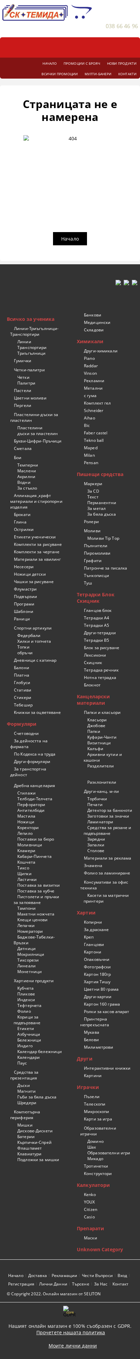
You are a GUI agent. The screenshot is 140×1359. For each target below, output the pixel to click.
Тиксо (23, 868)
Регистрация (21, 1284)
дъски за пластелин (37, 433)
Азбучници (28, 1034)
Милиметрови (98, 1047)
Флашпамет (29, 1148)
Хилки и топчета (34, 641)
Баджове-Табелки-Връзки (34, 940)
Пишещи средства (100, 474)
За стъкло (27, 488)
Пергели (22, 405)
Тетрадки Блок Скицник (96, 597)
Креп (88, 937)
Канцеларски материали (93, 699)
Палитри (26, 383)
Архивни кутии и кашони (103, 757)
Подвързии (25, 596)
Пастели (22, 390)
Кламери (26, 850)
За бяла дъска (101, 514)
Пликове (26, 994)
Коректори (28, 827)
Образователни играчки (98, 1131)
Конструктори (98, 1173)
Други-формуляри (32, 761)
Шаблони (23, 611)
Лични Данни (53, 1284)
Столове (95, 850)
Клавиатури (29, 1154)
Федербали (28, 635)
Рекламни (94, 381)
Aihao (89, 418)
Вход (122, 1275)
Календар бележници (39, 1051)
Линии (24, 342)
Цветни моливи (30, 398)
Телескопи (94, 1104)
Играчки (88, 1087)
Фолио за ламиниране (107, 873)
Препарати (90, 1228)
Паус (22, 1063)
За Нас (101, 1284)
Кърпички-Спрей (34, 1142)
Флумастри (25, 589)
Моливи (92, 531)
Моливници (29, 845)
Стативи (22, 690)
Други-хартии (97, 997)
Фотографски (97, 967)
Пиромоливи (97, 553)
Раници (22, 619)
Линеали (26, 966)
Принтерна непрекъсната (94, 1022)
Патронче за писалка (105, 568)
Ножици (25, 822)
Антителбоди (31, 810)
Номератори (30, 931)
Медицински (97, 322)
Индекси (26, 1000)
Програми (24, 604)
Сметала (23, 448)
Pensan (91, 463)
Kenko (90, 1194)
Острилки (24, 529)
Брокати (22, 514)
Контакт (120, 1284)
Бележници (29, 1040)
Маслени (26, 471)
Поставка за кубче (35, 891)
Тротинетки (96, 1166)
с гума (90, 395)
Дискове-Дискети (35, 1131)
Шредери (26, 1103)
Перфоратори (31, 804)
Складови (94, 330)
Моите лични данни (73, 1345)
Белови (91, 1040)
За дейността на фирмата (29, 743)
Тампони (26, 908)
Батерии (26, 1136)
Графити (93, 560)
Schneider (93, 410)
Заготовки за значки (108, 816)
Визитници (99, 743)
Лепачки (26, 925)
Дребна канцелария (34, 785)
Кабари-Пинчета (34, 856)
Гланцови (94, 944)
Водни (24, 482)
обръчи (25, 653)
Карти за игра (98, 1119)
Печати (95, 804)
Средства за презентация (24, 1075)
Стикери (22, 697)
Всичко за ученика (30, 319)
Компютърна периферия (25, 1114)
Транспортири (32, 347)
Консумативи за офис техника (104, 885)
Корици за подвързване (27, 1020)
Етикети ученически (35, 537)
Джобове (96, 725)
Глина (20, 522)
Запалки (95, 845)
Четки (23, 377)
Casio (89, 1217)
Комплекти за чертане (36, 552)
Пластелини (29, 428)
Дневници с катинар (35, 660)
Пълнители (95, 546)
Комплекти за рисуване (38, 544)
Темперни (27, 465)
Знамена (93, 865)
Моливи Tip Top (103, 538)
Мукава (91, 1032)
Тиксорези (28, 960)
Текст (93, 497)
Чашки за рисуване (34, 581)
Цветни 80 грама (101, 989)
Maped (91, 448)
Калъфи (95, 748)
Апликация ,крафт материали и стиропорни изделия (36, 501)
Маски (90, 1238)
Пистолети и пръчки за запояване (36, 899)
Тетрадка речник (101, 670)
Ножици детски (30, 574)
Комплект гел (97, 403)
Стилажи (26, 793)
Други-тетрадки (100, 633)
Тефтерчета (29, 1005)
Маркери (93, 484)
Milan (89, 455)
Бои (17, 457)
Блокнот (92, 685)
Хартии (86, 912)
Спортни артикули (33, 628)
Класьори (97, 720)
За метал (96, 508)
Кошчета (26, 862)
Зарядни (96, 839)
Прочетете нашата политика (70, 1332)
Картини (93, 1075)
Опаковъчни (96, 959)
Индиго (25, 1046)
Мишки (25, 1125)
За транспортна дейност (28, 772)
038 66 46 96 (122, 26)
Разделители (100, 766)
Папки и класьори (102, 712)
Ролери (91, 521)
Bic (87, 425)
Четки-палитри (29, 370)
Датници (26, 948)
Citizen (90, 1209)
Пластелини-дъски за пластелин (34, 417)
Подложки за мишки (38, 1159)
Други (84, 1058)
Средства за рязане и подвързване (108, 830)
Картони (92, 952)
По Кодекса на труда (34, 754)
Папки (93, 731)
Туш (88, 583)
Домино (95, 1141)
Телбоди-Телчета (34, 799)
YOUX (89, 1202)
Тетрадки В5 (96, 640)
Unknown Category (100, 1249)
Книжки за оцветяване (37, 712)
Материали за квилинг (37, 559)
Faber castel (95, 433)
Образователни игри (108, 1153)
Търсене (80, 1284)
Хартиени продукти (34, 981)
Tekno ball (94, 440)
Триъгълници (31, 353)
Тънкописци (96, 575)
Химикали (90, 341)
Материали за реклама (107, 858)
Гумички (22, 361)
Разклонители (101, 782)
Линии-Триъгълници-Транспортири (34, 331)
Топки (23, 647)
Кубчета (25, 988)
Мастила (26, 816)
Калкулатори (93, 1185)
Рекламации (64, 1275)
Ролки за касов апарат (106, 1011)
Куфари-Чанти (102, 737)
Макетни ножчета (35, 914)
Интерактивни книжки (107, 1068)
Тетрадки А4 (96, 618)
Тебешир (23, 705)
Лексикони (95, 655)
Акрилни (26, 476)
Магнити (26, 1091)
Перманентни (101, 503)
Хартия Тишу (97, 982)
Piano (89, 358)
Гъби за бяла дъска (36, 1097)
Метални (93, 388)
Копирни (93, 922)
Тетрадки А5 (96, 625)
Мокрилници (30, 954)
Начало (70, 238)
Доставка (37, 1275)
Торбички (97, 799)
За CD (93, 491)
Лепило (25, 833)
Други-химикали (101, 351)
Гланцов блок (97, 610)
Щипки (24, 874)
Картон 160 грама (102, 1004)
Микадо (95, 1158)
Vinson (90, 373)
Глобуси (22, 682)
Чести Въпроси (97, 1275)
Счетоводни (26, 733)
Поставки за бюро (35, 839)
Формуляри (21, 724)
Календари (28, 1057)
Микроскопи (96, 1111)
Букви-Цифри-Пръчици (38, 441)
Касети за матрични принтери (106, 898)
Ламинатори (100, 822)
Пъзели (92, 1096)
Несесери (24, 567)
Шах (91, 1147)
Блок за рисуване (101, 648)
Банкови (92, 315)
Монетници (29, 971)
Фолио (24, 1011)
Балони (21, 668)
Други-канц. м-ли (101, 791)
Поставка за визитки (38, 885)
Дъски (23, 1085)
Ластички (27, 879)
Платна (21, 675)
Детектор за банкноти (109, 810)
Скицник (93, 662)
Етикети (25, 1028)
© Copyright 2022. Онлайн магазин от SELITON (54, 1294)
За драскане (96, 929)
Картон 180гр (97, 974)
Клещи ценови (32, 920)
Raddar (91, 366)
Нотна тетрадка (100, 677)
